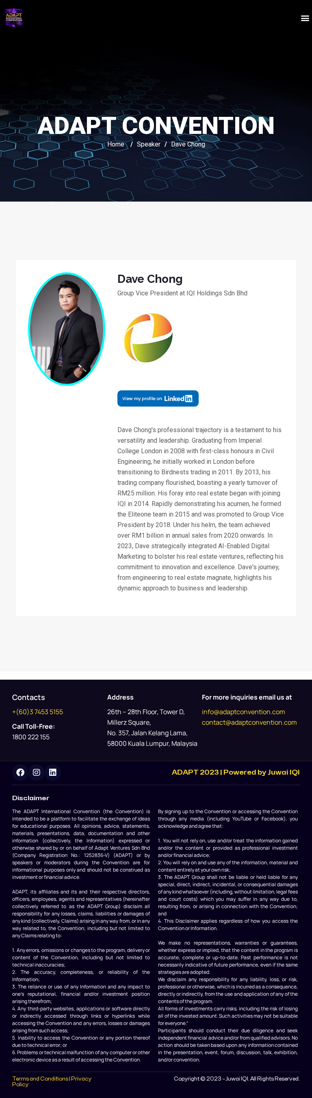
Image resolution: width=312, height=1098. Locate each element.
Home (115, 144)
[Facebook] (20, 772)
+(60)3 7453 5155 (37, 711)
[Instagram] (36, 772)
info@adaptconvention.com (243, 711)
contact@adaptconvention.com (249, 722)
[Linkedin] (53, 772)
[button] (305, 17)
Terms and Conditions (40, 1078)
